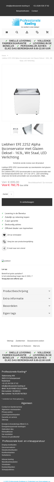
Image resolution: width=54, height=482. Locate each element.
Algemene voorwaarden (11, 415)
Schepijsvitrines (8, 475)
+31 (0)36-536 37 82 (40, 8)
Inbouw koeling (8, 464)
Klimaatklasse (7, 437)
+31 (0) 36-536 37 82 (10, 389)
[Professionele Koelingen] (27, 28)
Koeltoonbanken (8, 458)
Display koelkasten (9, 450)
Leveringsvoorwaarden (11, 420)
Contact (35, 14)
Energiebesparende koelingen (14, 432)
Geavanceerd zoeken (35, 346)
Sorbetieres (6, 460)
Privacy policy (7, 417)
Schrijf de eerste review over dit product (28, 168)
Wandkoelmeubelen (10, 467)
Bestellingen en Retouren (21, 351)
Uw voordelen (7, 439)
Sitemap (10, 346)
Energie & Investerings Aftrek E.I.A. (15, 429)
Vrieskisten (6, 470)
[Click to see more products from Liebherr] (27, 266)
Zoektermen (20, 346)
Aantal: (5, 199)
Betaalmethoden (22, 14)
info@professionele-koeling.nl (18, 8)
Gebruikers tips (8, 434)
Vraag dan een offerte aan (12, 284)
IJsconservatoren (8, 453)
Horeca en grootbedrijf (10, 442)
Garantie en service (9, 422)
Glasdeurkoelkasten (9, 455)
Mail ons (36, 351)
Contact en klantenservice (12, 412)
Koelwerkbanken (8, 472)
